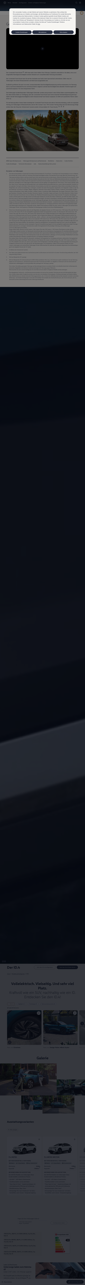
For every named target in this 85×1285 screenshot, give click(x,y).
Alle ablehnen (42, 32)
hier (39, 24)
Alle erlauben (63, 32)
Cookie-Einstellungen (21, 32)
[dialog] (42, 642)
